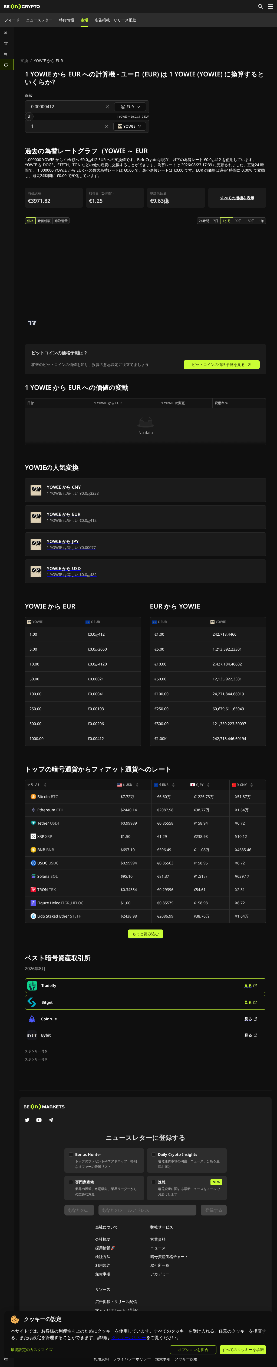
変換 (24, 60)
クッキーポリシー (128, 1337)
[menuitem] (7, 32)
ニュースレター (39, 19)
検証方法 (102, 1256)
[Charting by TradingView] (32, 322)
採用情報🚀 (105, 1247)
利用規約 (102, 1265)
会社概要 (102, 1239)
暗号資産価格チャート (169, 1256)
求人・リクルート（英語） (118, 1310)
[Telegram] (51, 1120)
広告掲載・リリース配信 (115, 19)
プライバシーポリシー (132, 1358)
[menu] (7, 48)
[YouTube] (39, 1120)
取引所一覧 (159, 1265)
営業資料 (158, 1239)
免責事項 (102, 1273)
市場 (84, 19)
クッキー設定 (186, 1358)
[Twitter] (27, 1120)
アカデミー (159, 1273)
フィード (11, 19)
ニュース (158, 1247)
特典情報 (66, 19)
